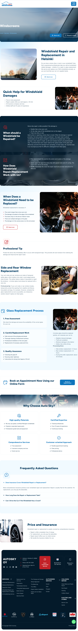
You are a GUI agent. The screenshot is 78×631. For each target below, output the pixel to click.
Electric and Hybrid (66, 598)
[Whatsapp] (7, 567)
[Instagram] (10, 567)
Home (1, 33)
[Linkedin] (13, 567)
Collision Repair (65, 580)
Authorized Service (50, 580)
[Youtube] (16, 567)
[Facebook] (4, 567)
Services (6, 33)
